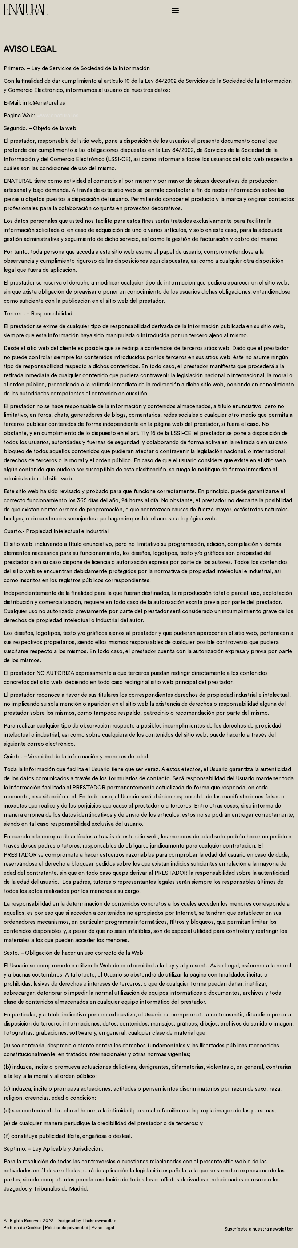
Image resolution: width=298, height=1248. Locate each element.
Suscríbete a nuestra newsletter (259, 1229)
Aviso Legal (103, 1227)
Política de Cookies (23, 1227)
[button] (175, 10)
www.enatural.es (57, 115)
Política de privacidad (67, 1227)
